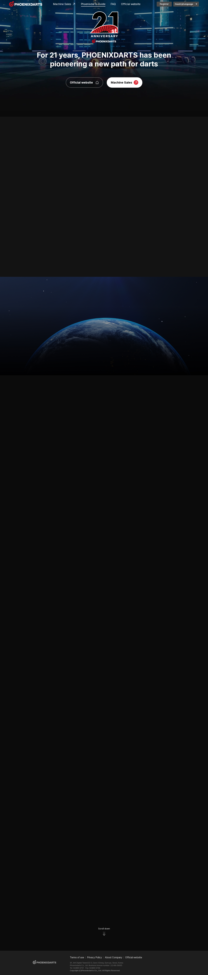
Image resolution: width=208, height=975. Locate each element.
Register (164, 4)
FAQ (113, 4)
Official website (130, 4)
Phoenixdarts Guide (93, 4)
